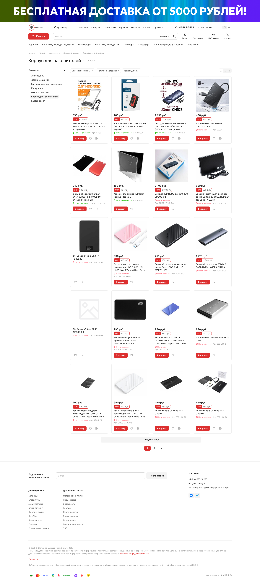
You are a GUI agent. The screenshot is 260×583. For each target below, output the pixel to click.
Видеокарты (69, 504)
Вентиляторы (35, 520)
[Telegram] (197, 495)
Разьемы (32, 524)
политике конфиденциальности (134, 553)
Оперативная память (38, 528)
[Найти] (174, 36)
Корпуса (67, 508)
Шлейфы (32, 516)
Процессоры (69, 500)
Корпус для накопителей (44, 96)
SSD (65, 528)
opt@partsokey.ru (197, 483)
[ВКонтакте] (191, 495)
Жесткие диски (36, 512)
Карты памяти (38, 100)
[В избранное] (90, 138)
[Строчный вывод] (225, 71)
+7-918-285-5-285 (184, 27)
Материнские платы (73, 495)
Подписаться (157, 475)
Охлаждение (69, 520)
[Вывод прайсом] (229, 71)
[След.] (161, 448)
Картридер (37, 88)
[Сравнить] (97, 138)
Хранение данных (40, 79)
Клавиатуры (34, 500)
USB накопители (40, 92)
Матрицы (33, 495)
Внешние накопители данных (46, 84)
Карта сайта (34, 559)
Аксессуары (37, 75)
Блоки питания (35, 508)
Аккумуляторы (35, 504)
